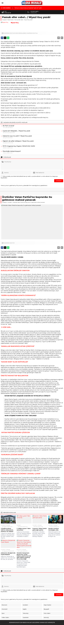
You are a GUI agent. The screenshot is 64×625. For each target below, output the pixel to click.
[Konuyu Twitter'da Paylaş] (5, 38)
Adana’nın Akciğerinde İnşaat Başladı (8, 553)
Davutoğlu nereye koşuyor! (12, 151)
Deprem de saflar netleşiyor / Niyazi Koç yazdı (18, 141)
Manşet (8, 525)
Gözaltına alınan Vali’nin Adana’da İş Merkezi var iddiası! (7, 530)
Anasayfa (4, 19)
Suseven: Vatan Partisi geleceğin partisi (39, 529)
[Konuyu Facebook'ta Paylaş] (2, 38)
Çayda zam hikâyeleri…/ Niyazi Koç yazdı (16, 131)
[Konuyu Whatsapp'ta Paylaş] (8, 38)
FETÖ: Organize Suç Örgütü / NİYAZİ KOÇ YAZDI (19, 146)
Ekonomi (19, 549)
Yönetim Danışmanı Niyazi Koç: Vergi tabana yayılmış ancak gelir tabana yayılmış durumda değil (24, 556)
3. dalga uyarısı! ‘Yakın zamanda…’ (24, 529)
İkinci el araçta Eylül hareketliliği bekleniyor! (27, 8)
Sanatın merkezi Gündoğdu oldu (53, 529)
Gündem (10, 202)
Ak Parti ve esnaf (8, 126)
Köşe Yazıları (11, 19)
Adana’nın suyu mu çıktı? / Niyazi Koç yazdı (17, 136)
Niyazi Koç (15, 22)
